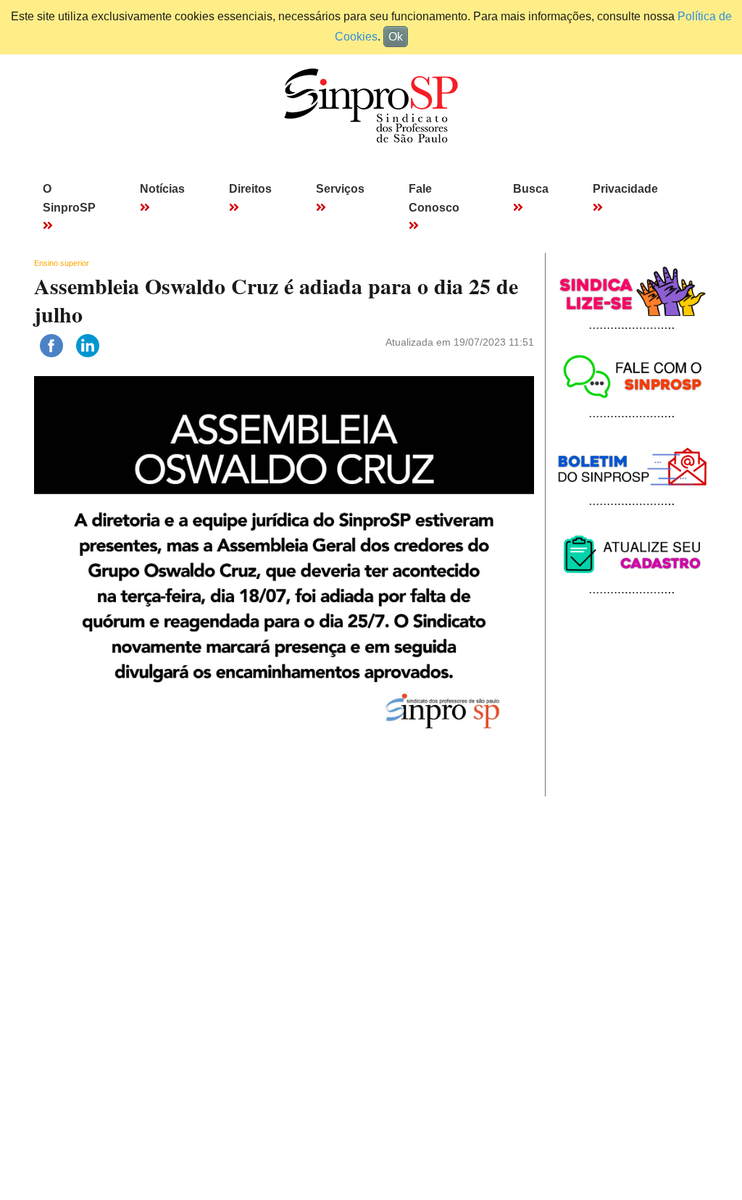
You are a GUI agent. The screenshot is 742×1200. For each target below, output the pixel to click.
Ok (395, 36)
